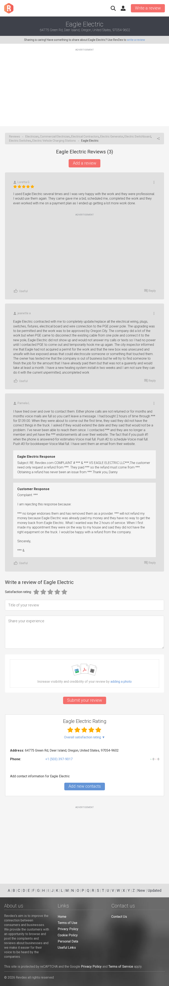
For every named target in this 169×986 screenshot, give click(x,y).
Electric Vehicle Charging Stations (54, 140)
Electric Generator (111, 136)
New (141, 890)
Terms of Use (67, 923)
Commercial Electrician (55, 136)
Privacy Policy (68, 929)
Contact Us (119, 917)
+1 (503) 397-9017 (59, 759)
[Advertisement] (84, 85)
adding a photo (121, 681)
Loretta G (23, 182)
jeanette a (24, 313)
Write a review (148, 8)
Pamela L (24, 403)
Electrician (32, 136)
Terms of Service (120, 966)
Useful (23, 291)
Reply (152, 290)
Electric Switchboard (137, 136)
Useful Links (67, 948)
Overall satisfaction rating (84, 737)
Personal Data (68, 941)
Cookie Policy (68, 935)
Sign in (123, 8)
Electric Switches (20, 140)
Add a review (84, 163)
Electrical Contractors (85, 136)
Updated (154, 890)
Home (62, 917)
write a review (136, 39)
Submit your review (84, 700)
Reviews (14, 136)
